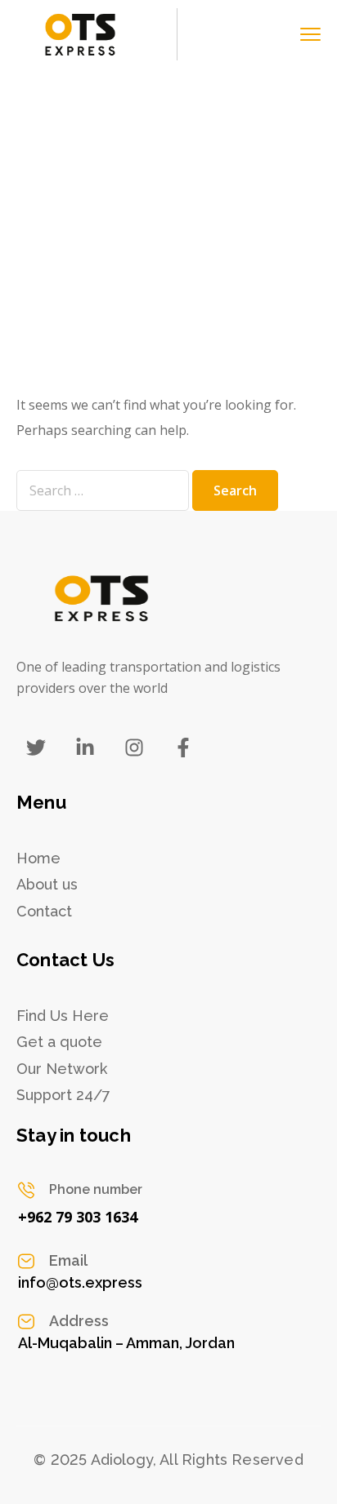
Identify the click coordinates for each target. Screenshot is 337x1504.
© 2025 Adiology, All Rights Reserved (168, 1459)
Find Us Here (62, 1015)
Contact (44, 911)
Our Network (61, 1068)
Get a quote (59, 1041)
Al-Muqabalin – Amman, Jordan (126, 1342)
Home (35, 272)
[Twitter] (36, 747)
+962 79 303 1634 (77, 1217)
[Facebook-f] (183, 747)
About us (47, 884)
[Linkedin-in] (85, 747)
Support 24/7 (63, 1094)
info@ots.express (80, 1282)
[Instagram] (134, 747)
